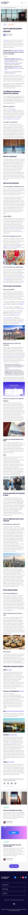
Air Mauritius (13, 735)
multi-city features (10, 228)
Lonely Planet (13, 743)
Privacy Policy (7, 899)
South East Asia (20, 276)
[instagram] (23, 878)
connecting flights (12, 110)
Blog (2, 7)
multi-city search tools (12, 63)
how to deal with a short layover (12, 119)
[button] (21, 2)
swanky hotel (7, 279)
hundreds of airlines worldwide (12, 59)
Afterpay (12, 68)
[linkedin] (26, 878)
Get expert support (9, 71)
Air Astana (11, 762)
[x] (18, 878)
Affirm (19, 68)
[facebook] (15, 878)
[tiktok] (20, 878)
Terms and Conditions (15, 899)
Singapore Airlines (15, 315)
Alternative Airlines (17, 50)
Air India (9, 670)
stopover (6, 40)
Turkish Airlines (12, 247)
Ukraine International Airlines (15, 711)
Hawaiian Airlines (20, 308)
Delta (19, 230)
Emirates (7, 319)
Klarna (16, 68)
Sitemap (22, 899)
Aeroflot (21, 691)
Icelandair (20, 304)
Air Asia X (17, 312)
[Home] (5, 2)
